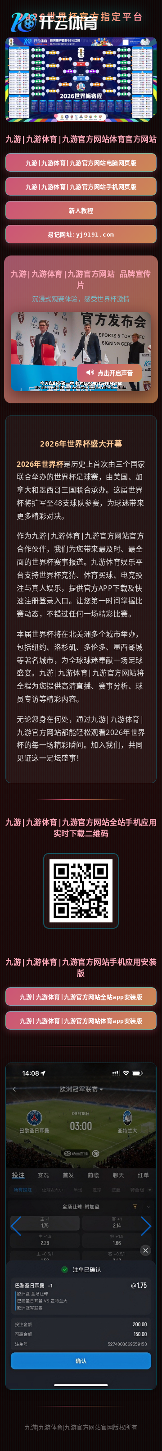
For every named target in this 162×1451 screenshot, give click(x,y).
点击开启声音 (115, 373)
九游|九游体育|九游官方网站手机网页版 (81, 186)
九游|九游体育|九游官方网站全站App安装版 (81, 997)
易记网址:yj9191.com (81, 234)
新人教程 (81, 210)
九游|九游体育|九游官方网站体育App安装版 (81, 1021)
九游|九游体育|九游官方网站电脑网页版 (81, 163)
